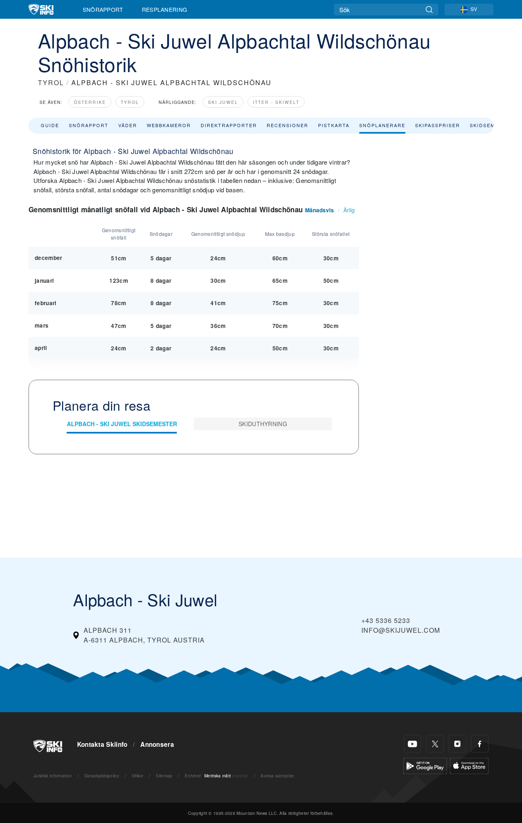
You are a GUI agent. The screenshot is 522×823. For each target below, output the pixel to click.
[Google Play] (425, 765)
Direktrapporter (229, 125)
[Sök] (429, 9)
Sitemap (164, 775)
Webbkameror (169, 125)
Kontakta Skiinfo (102, 744)
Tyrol (130, 102)
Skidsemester (492, 125)
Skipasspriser (437, 125)
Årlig (349, 210)
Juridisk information (52, 775)
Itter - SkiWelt (276, 102)
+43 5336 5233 (385, 620)
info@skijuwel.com (400, 630)
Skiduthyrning (263, 424)
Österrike (90, 102)
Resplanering (165, 9)
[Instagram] (457, 744)
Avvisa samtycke (277, 775)
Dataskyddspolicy (101, 775)
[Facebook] (480, 744)
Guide (50, 125)
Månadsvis (319, 210)
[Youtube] (412, 744)
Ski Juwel (223, 102)
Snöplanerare (382, 125)
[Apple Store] (469, 765)
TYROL (51, 82)
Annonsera (157, 744)
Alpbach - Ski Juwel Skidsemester (122, 424)
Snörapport (103, 9)
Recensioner (287, 125)
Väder (127, 125)
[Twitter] (435, 744)
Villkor (138, 775)
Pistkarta (333, 125)
